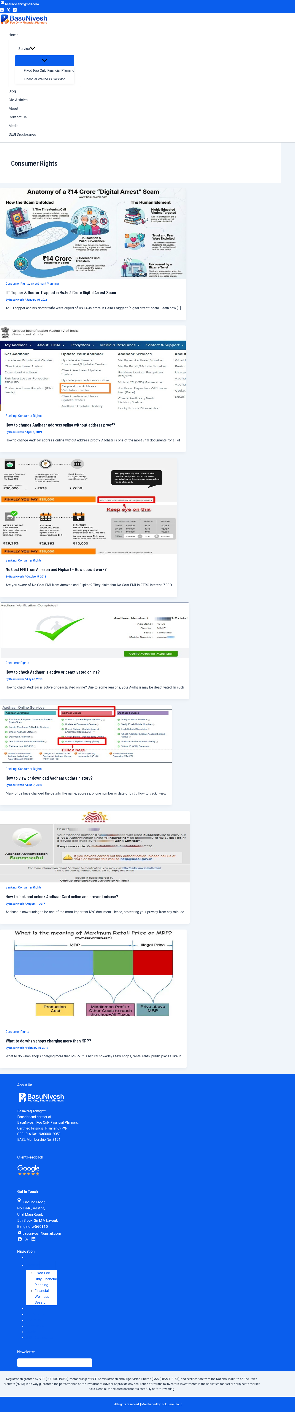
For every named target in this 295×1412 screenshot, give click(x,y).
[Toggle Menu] (44, 60)
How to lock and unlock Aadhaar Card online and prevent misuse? (62, 896)
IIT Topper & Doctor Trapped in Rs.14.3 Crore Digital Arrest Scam (61, 292)
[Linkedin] (15, 10)
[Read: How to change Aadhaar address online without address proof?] (93, 409)
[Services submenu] (47, 1265)
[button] (32, 48)
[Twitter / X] (8, 10)
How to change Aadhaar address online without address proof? (60, 424)
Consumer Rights (17, 283)
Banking (11, 415)
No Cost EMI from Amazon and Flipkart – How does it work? (56, 569)
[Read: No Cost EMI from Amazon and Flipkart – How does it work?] (88, 554)
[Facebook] (2, 10)
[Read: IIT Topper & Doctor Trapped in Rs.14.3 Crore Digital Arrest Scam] (93, 277)
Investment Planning (45, 283)
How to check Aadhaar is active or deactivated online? (53, 671)
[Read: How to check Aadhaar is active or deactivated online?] (94, 656)
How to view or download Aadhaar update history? (49, 778)
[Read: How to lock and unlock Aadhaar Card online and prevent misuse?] (95, 881)
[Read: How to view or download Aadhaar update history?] (86, 762)
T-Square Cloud (171, 1404)
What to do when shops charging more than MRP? (48, 1040)
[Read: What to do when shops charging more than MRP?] (93, 1025)
